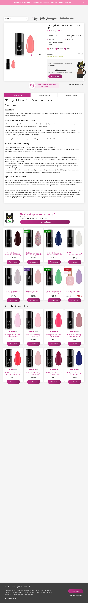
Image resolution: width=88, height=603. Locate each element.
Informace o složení (71, 95)
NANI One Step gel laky (66, 18)
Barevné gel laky (52, 18)
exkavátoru (42, 192)
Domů (35, 18)
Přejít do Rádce (45, 222)
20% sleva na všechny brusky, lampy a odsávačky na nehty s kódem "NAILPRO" (43, 2)
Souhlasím (75, 591)
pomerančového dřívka (56, 192)
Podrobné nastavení (76, 595)
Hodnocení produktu (44, 95)
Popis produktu (17, 95)
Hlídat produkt (55, 76)
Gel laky (42, 18)
